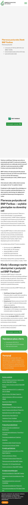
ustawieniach (4, 499)
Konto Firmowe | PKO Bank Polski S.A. (12, 407)
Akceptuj (5, 502)
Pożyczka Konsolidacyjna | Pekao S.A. (12, 485)
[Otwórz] (25, 3)
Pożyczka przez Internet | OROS (10, 445)
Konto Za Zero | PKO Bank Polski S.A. (11, 394)
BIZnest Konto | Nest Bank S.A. (10, 415)
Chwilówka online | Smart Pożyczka (11, 443)
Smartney (4, 440)
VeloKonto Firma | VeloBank (9, 418)
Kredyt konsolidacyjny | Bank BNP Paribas (13, 473)
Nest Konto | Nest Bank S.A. (9, 402)
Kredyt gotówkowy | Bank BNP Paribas (12, 467)
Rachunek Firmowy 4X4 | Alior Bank (11, 412)
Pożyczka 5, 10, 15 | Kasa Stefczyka (11, 464)
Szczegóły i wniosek (13, 124)
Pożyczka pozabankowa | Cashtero (11, 437)
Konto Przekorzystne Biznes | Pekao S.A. (13, 410)
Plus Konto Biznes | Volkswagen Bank (12, 421)
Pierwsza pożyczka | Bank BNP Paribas (12, 461)
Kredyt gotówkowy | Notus (9, 456)
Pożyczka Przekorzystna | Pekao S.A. (12, 458)
